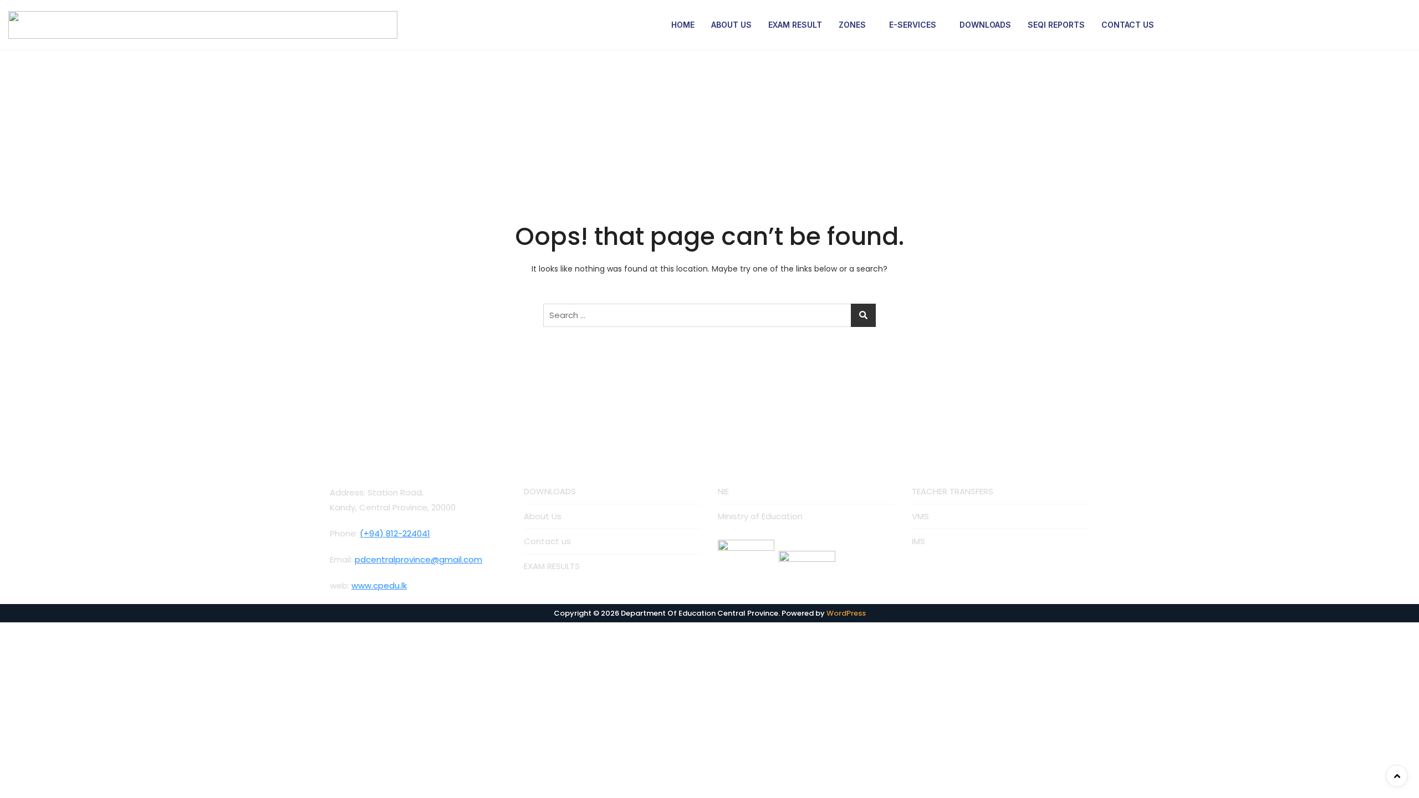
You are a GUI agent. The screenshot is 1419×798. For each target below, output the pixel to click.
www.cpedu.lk (379, 585)
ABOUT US (731, 24)
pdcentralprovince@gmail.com (418, 559)
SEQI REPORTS (1056, 24)
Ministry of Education (760, 516)
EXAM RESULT (795, 24)
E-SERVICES (912, 24)
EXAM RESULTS (552, 566)
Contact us (547, 541)
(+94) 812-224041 (395, 533)
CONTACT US (1127, 24)
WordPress (846, 613)
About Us (543, 516)
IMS (918, 541)
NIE (723, 491)
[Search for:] (709, 315)
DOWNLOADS (985, 24)
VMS (920, 516)
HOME (683, 24)
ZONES (852, 24)
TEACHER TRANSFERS (952, 491)
